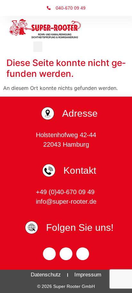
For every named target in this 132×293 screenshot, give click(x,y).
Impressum (87, 275)
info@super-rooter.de (66, 201)
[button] (37, 46)
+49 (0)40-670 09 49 (66, 191)
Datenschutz (46, 275)
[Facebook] (49, 253)
